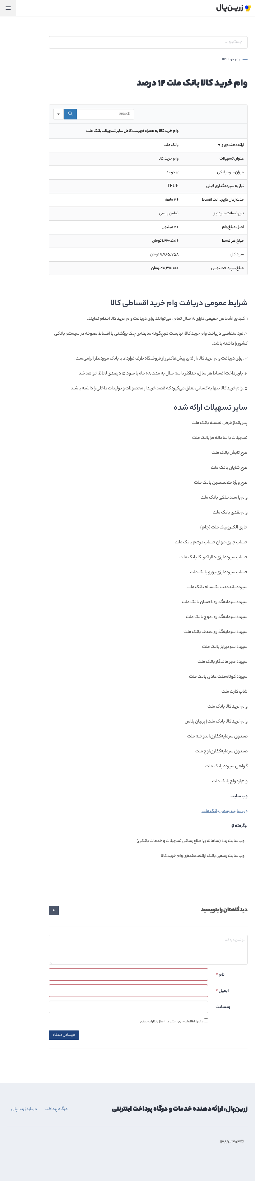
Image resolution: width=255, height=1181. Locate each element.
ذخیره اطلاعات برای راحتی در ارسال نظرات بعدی (172, 1021)
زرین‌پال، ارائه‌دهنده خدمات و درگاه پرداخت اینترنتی (180, 1109)
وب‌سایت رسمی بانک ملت (225, 811)
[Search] (70, 114)
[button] (8, 8)
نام (220, 975)
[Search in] (58, 114)
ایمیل (222, 991)
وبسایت (223, 1007)
